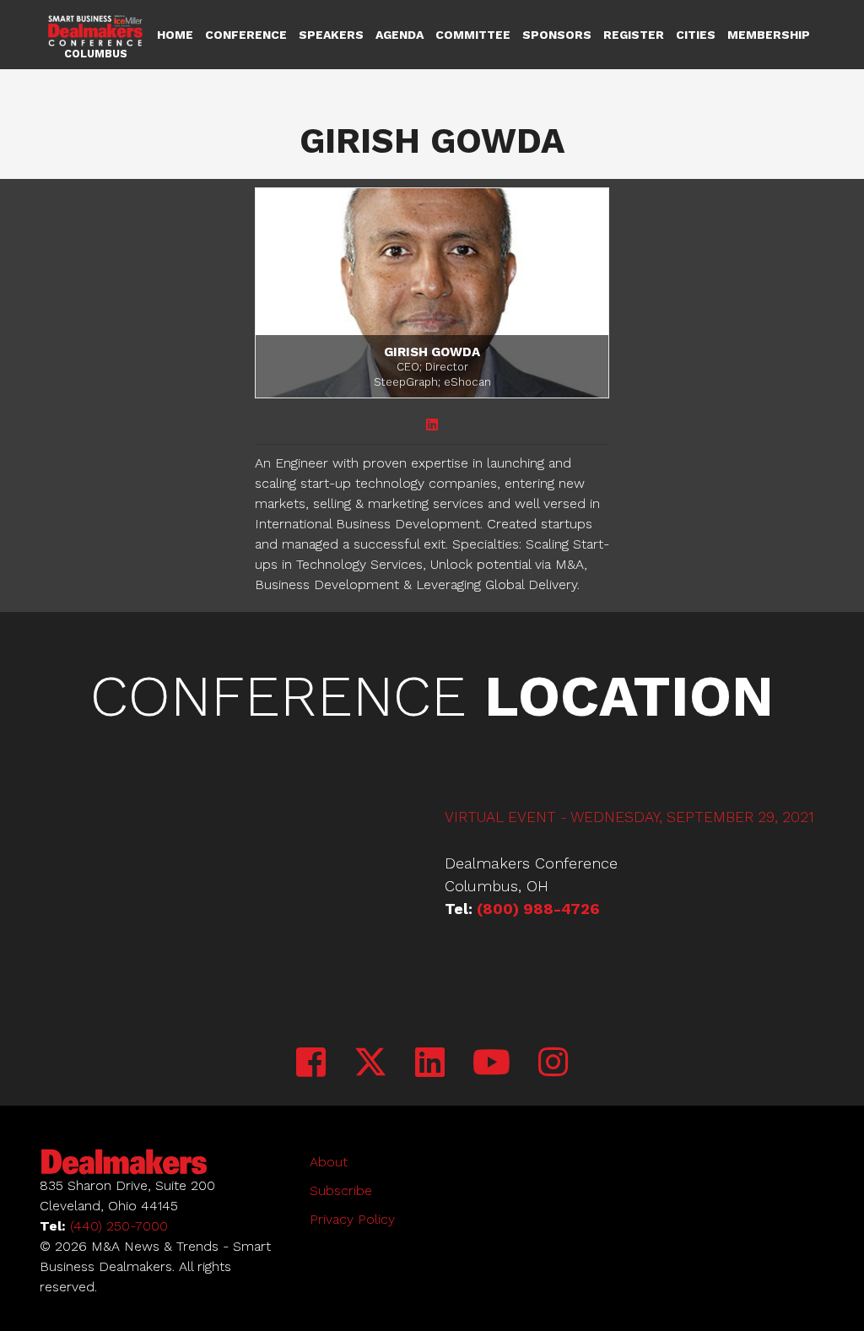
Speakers (331, 34)
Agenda (399, 34)
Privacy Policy (352, 1219)
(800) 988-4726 (538, 908)
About (329, 1162)
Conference (246, 34)
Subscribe (341, 1190)
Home (175, 34)
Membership (768, 34)
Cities (696, 34)
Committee (472, 34)
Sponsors (556, 34)
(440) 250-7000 (119, 1226)
